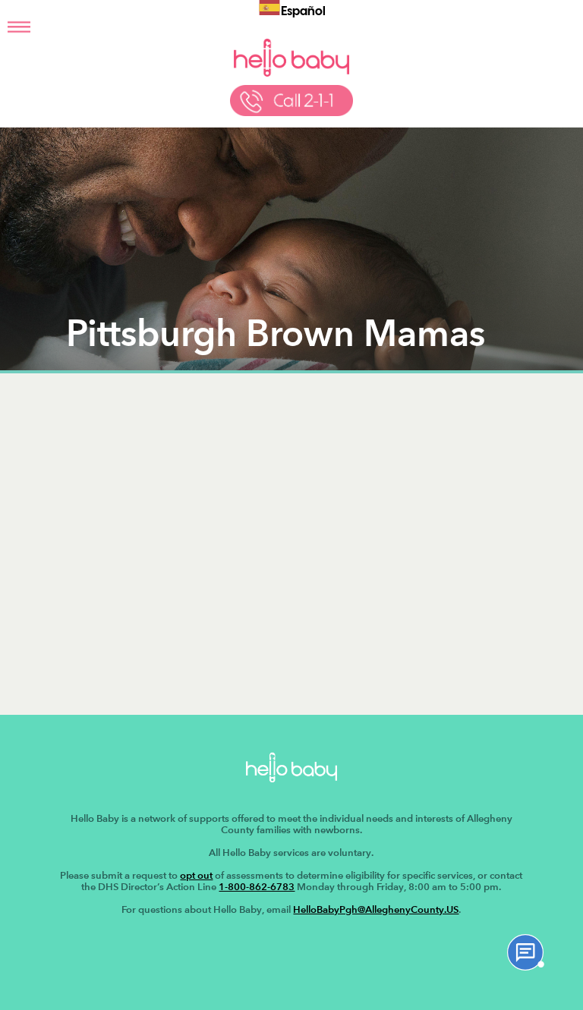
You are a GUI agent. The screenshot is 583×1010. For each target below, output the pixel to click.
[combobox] (292, 10)
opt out (196, 875)
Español (303, 12)
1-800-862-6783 (257, 886)
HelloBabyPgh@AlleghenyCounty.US (376, 909)
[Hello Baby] (291, 74)
